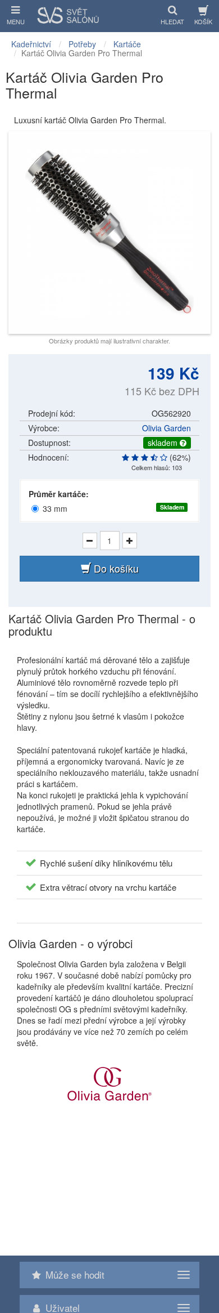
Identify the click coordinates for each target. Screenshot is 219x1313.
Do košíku (115, 568)
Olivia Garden (166, 428)
